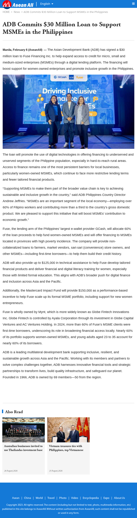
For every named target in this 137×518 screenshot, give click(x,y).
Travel (51, 498)
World (39, 498)
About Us (119, 498)
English (45, 4)
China (27, 498)
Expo (106, 498)
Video (74, 498)
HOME (6, 12)
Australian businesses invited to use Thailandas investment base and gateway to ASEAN (23, 450)
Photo (63, 498)
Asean (15, 498)
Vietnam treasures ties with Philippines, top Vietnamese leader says (66, 450)
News (17, 12)
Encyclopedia (91, 498)
